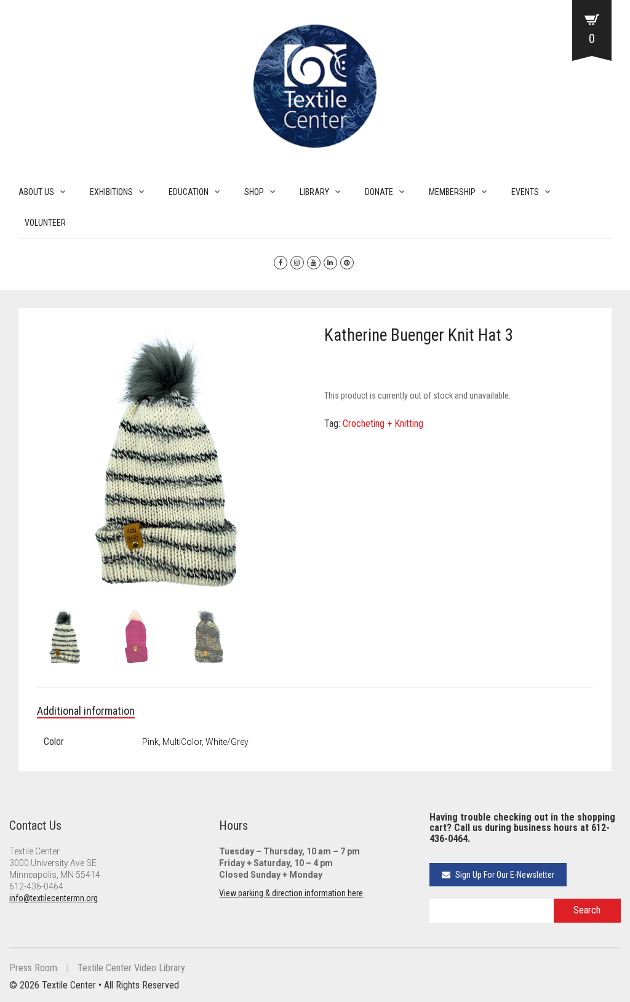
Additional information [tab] (86, 710)
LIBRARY (314, 192)
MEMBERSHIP (452, 192)
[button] (290, 342)
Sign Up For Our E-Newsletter (503, 875)
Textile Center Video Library (131, 968)
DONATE (379, 192)
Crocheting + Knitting (383, 423)
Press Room (33, 968)
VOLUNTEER (45, 223)
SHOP (254, 192)
